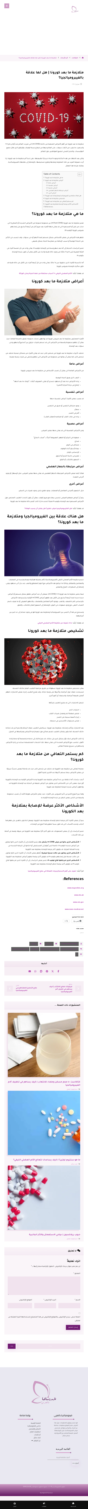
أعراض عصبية (53, 188)
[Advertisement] (44, 38)
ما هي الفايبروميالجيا (34, 1426)
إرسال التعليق (73, 1327)
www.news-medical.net (74, 909)
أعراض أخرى (52, 193)
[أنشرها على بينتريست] (47, 971)
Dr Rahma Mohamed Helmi (69, 944)
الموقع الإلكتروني (25, 1300)
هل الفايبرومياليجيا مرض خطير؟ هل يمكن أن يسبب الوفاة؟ (48, 509)
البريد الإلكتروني (50, 1300)
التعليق (76, 1274)
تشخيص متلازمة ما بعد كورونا (55, 198)
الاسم (77, 1300)
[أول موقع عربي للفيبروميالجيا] (76, 10)
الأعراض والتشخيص (35, 1429)
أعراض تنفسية (53, 185)
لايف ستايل (74, 1164)
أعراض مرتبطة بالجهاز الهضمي (58, 190)
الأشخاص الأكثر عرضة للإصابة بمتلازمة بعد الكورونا (61, 204)
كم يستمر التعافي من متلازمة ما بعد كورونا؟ (59, 201)
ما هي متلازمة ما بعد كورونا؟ (54, 178)
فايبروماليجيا (34, 949)
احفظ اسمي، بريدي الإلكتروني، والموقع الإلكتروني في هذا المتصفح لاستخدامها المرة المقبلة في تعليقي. (44, 1319)
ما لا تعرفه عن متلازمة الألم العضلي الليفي (55, 623)
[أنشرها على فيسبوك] (58, 971)
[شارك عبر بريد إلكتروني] (29, 971)
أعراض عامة (52, 183)
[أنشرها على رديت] (41, 971)
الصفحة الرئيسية (36, 1423)
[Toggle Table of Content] (78, 174)
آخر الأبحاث (34, 944)
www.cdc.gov (78, 902)
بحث (11, 1346)
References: (49, 207)
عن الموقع (37, 1440)
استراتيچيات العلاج (72, 1089)
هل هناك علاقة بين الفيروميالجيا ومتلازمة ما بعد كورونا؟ (63, 196)
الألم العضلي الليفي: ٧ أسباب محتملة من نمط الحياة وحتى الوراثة (45, 274)
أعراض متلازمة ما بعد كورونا (54, 180)
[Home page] (83, 58)
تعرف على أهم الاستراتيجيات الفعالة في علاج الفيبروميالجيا (52, 871)
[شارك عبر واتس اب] (35, 971)
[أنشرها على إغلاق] (52, 971)
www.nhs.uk (79, 895)
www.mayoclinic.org (75, 888)
